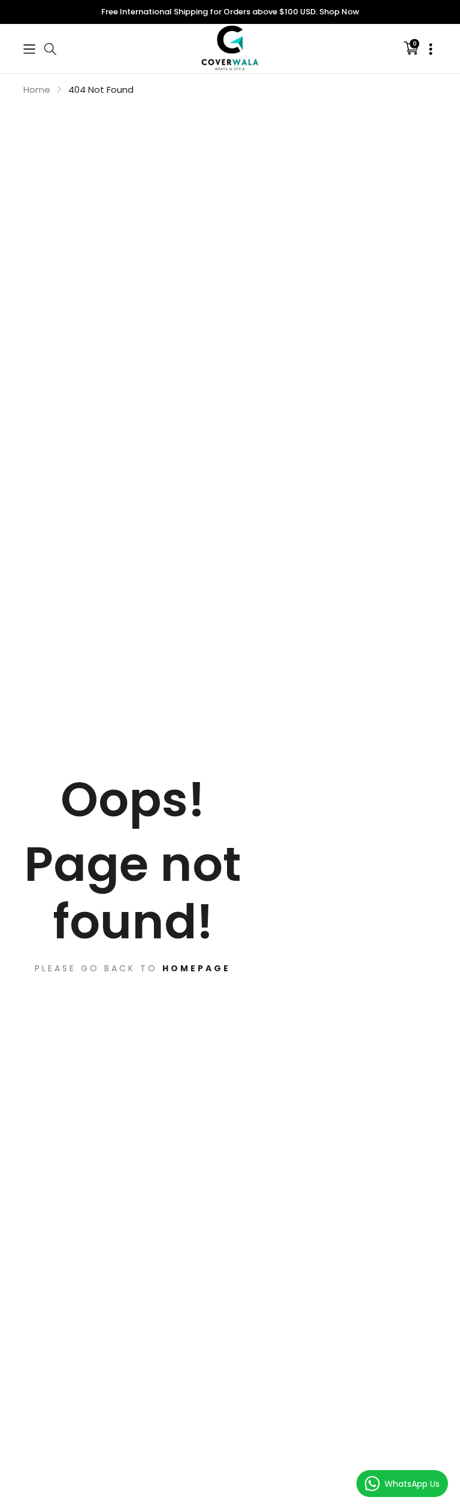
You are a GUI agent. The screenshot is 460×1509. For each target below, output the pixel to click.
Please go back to (133, 968)
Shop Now (339, 11)
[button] (29, 48)
